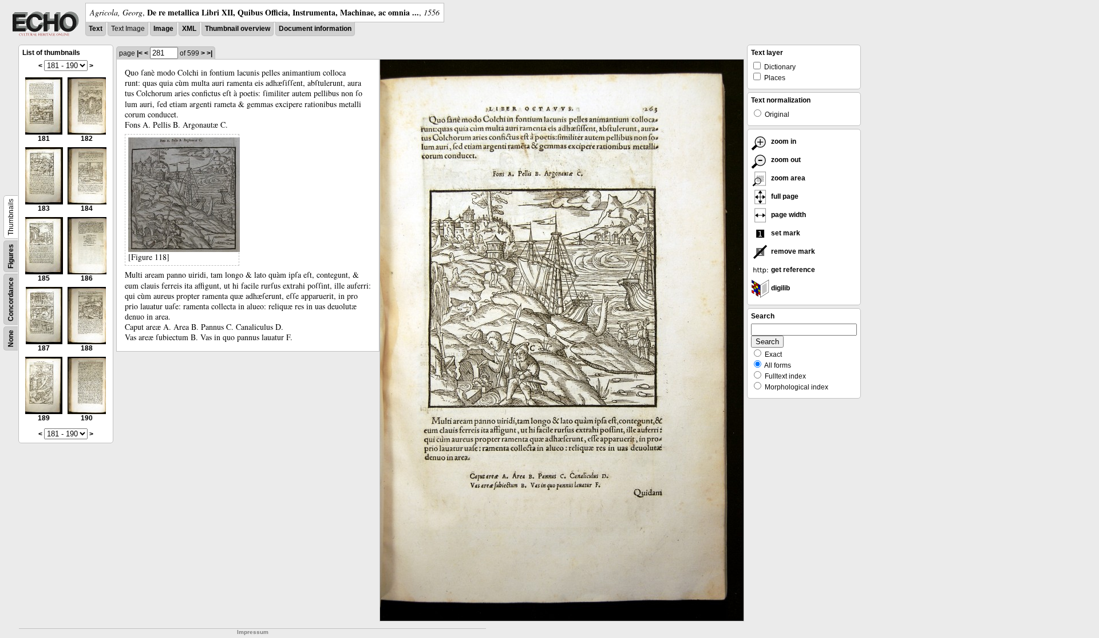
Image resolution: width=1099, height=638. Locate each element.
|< (140, 53)
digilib (779, 288)
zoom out (785, 160)
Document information (315, 29)
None (11, 338)
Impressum (252, 632)
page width (787, 215)
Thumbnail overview (237, 29)
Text (95, 29)
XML (189, 29)
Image (163, 29)
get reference (792, 270)
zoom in (782, 141)
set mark (784, 233)
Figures (11, 256)
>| (209, 53)
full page (783, 196)
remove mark (792, 251)
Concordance (11, 299)
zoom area (787, 178)
